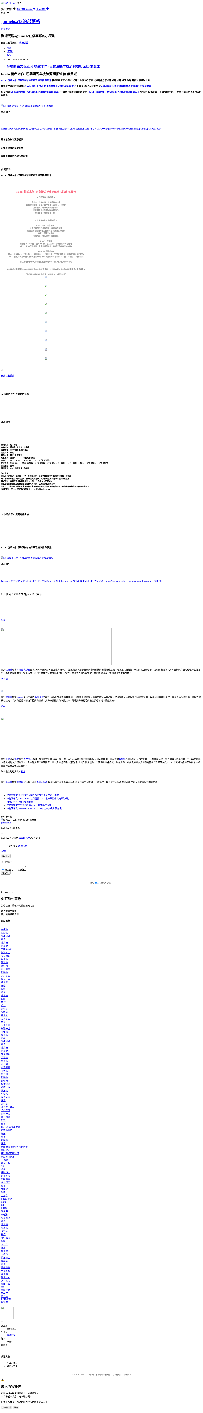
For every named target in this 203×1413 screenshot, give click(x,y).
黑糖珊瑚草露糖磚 (10, 1153)
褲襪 (3, 1234)
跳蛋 (3, 1264)
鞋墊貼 (4, 972)
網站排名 (5, 1163)
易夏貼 (4, 959)
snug (3, 619)
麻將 (3, 1241)
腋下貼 (4, 962)
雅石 (3, 1120)
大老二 (4, 1244)
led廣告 (4, 1208)
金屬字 (4, 1195)
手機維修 (5, 1271)
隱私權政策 (117, 1375)
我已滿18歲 (6, 1408)
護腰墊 (4, 1140)
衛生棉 (9, 782)
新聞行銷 (5, 1290)
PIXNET (81, 1375)
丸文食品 (28, 759)
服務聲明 (127, 1375)
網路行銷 (5, 1284)
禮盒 (23, 771)
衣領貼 (4, 929)
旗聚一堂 (5, 979)
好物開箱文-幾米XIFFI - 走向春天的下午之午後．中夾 (33, 795)
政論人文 (22, 846)
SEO (3, 1166)
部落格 (10, 51)
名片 (9, 55)
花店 (3, 1169)
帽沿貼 (4, 933)
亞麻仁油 (5, 1087)
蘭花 (3, 1124)
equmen (20, 697)
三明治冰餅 (6, 949)
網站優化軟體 (7, 1157)
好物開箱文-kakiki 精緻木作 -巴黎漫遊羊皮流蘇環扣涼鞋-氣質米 (53, 66)
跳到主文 (5, 29)
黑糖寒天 (5, 1150)
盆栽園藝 (5, 1117)
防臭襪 (4, 946)
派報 (3, 1186)
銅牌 (3, 1192)
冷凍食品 (5, 1019)
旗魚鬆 (122, 759)
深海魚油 (5, 1097)
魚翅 (3, 1022)
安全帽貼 (5, 956)
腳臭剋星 (25, 670)
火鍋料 (4, 1012)
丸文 (16, 759)
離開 (16, 1408)
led (2, 1205)
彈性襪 (4, 1231)
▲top (3, 851)
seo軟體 (4, 1160)
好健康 (4, 1081)
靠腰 (3, 1133)
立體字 (4, 1189)
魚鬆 (3, 706)
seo (2, 1287)
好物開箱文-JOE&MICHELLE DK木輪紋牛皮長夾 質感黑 (34, 808)
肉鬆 (3, 989)
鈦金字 (4, 1211)
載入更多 (5, 856)
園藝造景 (5, 1114)
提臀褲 (4, 1302)
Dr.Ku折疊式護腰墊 (10, 1127)
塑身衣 (4, 679)
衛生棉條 (5, 1277)
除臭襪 (9, 670)
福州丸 (4, 1015)
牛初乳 (4, 1094)
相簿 (9, 48)
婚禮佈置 (5, 1176)
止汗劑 (4, 966)
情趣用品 (5, 1257)
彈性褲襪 (5, 1238)
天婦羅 (4, 1009)
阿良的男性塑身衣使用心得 (20, 802)
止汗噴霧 (5, 969)
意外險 (4, 1104)
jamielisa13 (6, 822)
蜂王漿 (4, 1090)
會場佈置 (5, 1179)
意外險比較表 (7, 1107)
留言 (28, 838)
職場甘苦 (23, 42)
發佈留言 (5, 873)
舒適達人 (21, 782)
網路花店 (5, 1172)
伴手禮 (4, 995)
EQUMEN (6, 1299)
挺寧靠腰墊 (6, 1130)
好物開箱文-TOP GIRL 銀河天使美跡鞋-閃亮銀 (29, 805)
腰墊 (3, 1137)
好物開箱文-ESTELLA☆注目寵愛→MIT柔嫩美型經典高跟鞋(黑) (38, 798)
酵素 (3, 1100)
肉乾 (3, 1002)
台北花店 (5, 1182)
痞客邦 (22, 838)
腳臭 (3, 939)
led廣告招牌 (7, 1199)
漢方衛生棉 (42, 782)
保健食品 (5, 1084)
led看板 (4, 1214)
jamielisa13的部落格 (20, 21)
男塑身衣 (39, 697)
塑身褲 (4, 1296)
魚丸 (3, 1005)
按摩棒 (4, 1261)
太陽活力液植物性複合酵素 (14, 1147)
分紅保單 (5, 1110)
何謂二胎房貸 (7, 376)
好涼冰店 (5, 952)
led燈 (3, 1202)
